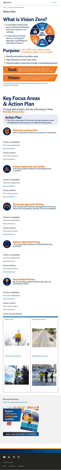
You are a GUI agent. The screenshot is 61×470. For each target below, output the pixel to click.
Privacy (4, 466)
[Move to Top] (58, 445)
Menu (55, 2)
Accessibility (21, 466)
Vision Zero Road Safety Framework (15, 402)
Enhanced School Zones (39, 319)
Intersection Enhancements (13, 356)
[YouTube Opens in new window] (4, 458)
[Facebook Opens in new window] (14, 458)
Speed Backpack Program (40, 356)
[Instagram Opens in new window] (19, 458)
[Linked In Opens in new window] (9, 458)
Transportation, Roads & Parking (16, 7)
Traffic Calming (9, 319)
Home (4, 7)
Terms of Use (12, 466)
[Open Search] (51, 2)
